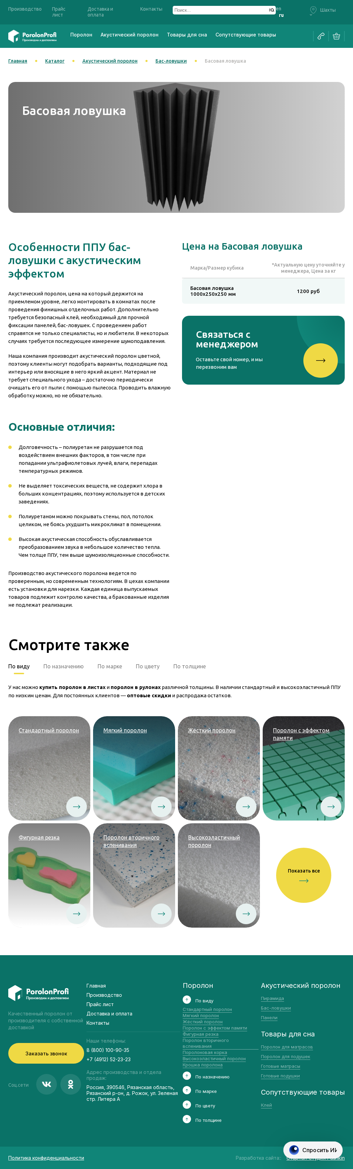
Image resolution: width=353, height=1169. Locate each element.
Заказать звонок (46, 1053)
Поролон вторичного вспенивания (206, 1043)
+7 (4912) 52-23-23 (109, 1059)
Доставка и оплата (100, 12)
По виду (19, 666)
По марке (110, 666)
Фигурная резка (201, 1034)
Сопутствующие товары (245, 35)
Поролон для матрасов (287, 1047)
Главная (17, 61)
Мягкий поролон (201, 1015)
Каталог (54, 61)
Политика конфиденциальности (46, 1158)
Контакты (151, 9)
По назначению (63, 666)
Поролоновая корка (205, 1052)
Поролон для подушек (285, 1056)
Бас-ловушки (171, 61)
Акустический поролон (130, 35)
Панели (269, 1017)
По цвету (148, 666)
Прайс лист (58, 12)
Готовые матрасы (280, 1066)
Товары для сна (187, 35)
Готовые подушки (280, 1075)
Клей (266, 1105)
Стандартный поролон (207, 1009)
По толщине (189, 666)
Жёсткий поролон (203, 1021)
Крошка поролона (203, 1064)
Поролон (81, 35)
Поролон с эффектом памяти (215, 1028)
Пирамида (272, 998)
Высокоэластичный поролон (214, 1058)
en (278, 8)
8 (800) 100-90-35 (108, 1050)
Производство (25, 9)
